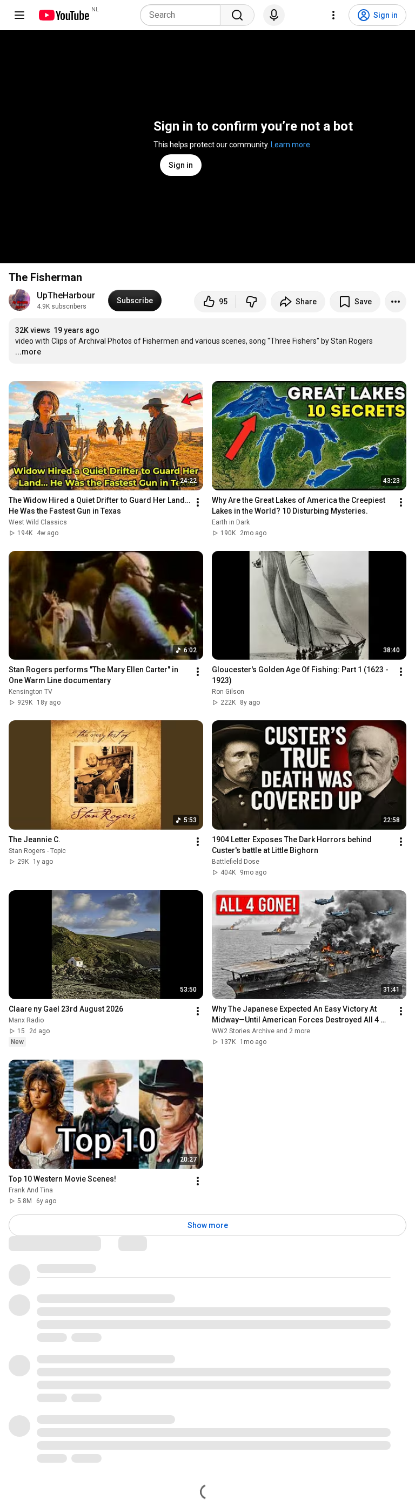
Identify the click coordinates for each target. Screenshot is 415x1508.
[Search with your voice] (274, 15)
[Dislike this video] (251, 301)
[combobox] (183, 15)
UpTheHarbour (66, 295)
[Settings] (333, 15)
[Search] (237, 15)
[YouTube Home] (63, 15)
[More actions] (395, 301)
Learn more (290, 144)
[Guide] (19, 15)
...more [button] (28, 351)
